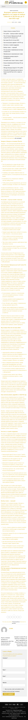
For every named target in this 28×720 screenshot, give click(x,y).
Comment (5, 658)
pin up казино (18, 138)
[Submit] (25, 6)
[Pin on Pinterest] (18, 617)
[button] (2, 2)
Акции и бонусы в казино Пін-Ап (12, 31)
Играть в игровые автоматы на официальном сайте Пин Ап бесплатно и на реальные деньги (7, 641)
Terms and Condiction (19, 707)
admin (19, 22)
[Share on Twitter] (13, 617)
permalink (14, 623)
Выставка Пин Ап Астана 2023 (11, 40)
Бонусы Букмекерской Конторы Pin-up (13, 63)
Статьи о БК (7, 65)
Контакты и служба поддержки (11, 45)
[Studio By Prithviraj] (14, 2)
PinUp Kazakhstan (14, 10)
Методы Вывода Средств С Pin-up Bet (13, 67)
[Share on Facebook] (10, 617)
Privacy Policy (14, 708)
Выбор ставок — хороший (10, 47)
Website (4, 682)
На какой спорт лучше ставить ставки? (13, 60)
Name (4, 669)
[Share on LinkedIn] (20, 617)
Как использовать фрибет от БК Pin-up (13, 42)
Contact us (10, 707)
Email (4, 676)
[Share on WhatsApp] (8, 617)
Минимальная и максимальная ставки (13, 54)
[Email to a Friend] (15, 617)
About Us (4, 707)
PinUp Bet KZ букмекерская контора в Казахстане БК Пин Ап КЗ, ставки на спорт (13, 72)
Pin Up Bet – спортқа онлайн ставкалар (13, 33)
